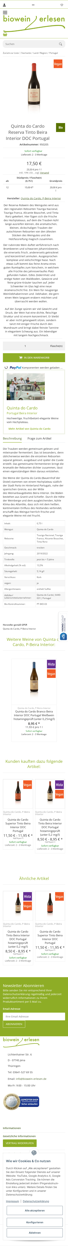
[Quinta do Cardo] (26, 386)
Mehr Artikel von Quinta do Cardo (29, 428)
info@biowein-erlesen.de (31, 1079)
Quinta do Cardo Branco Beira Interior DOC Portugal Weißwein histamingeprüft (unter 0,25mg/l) (34, 715)
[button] (33, 5)
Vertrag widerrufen (20, 1143)
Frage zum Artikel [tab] (39, 438)
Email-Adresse (11, 1008)
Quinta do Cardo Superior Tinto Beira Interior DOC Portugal (17, 825)
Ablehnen (35, 1232)
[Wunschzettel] (61, 5)
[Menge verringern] (6, 346)
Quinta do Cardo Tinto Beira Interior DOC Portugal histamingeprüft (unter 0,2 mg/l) (50, 827)
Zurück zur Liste (11, 52)
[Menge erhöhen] (44, 346)
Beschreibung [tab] (12, 438)
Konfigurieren (34, 1222)
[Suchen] (62, 44)
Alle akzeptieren (35, 1210)
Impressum (12, 1201)
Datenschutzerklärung (36, 1201)
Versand (44, 172)
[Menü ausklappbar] (5, 12)
